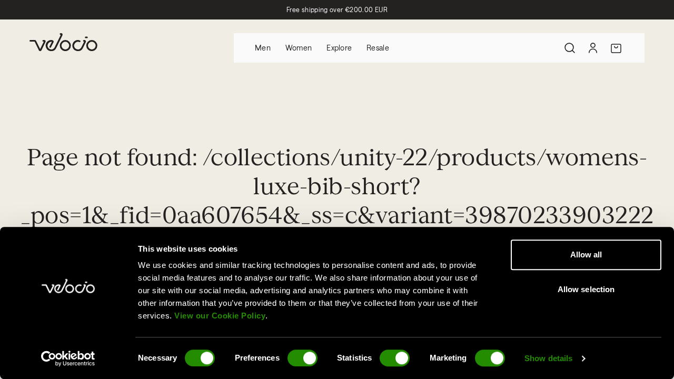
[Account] (592, 48)
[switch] (303, 358)
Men (263, 47)
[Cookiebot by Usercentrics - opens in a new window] (68, 358)
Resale (377, 47)
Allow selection (586, 289)
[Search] (569, 48)
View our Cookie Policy (219, 315)
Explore (339, 47)
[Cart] (616, 48)
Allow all (586, 254)
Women (298, 47)
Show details (548, 358)
